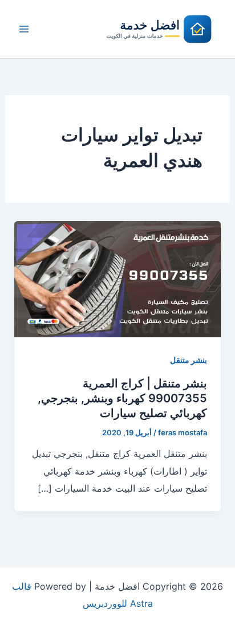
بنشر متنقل (188, 360)
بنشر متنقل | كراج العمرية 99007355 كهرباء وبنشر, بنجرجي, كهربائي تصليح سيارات (122, 398)
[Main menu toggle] (24, 29)
